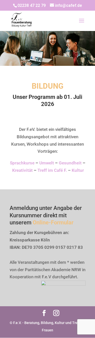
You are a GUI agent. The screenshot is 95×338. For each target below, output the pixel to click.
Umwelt (46, 162)
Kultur (78, 170)
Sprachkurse (22, 162)
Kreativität (22, 170)
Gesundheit (70, 162)
